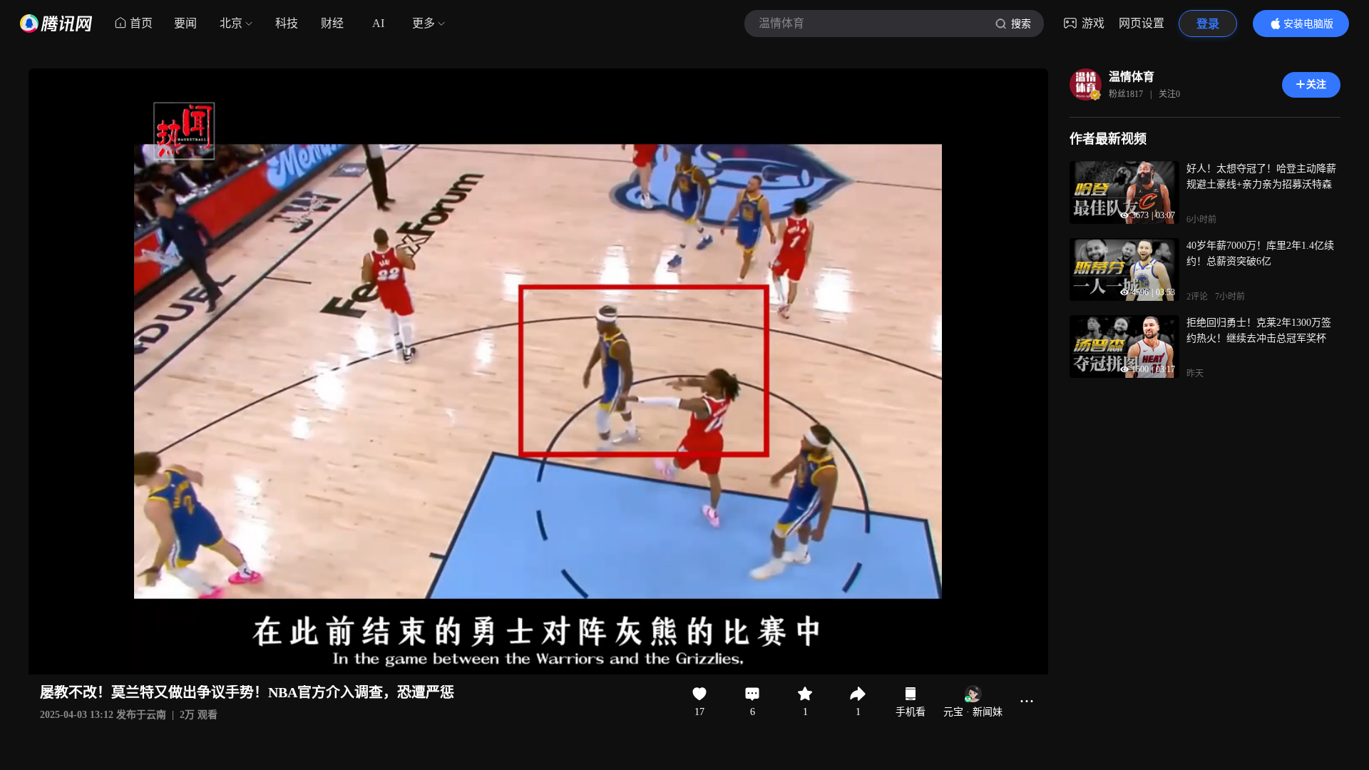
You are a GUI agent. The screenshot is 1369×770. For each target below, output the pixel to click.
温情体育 (1131, 77)
